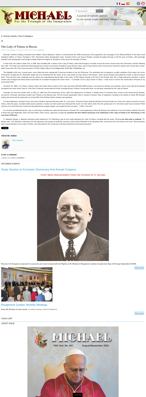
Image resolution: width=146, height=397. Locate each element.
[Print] (2, 41)
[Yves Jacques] (6, 144)
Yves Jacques (11, 50)
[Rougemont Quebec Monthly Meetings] (26, 284)
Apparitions (41, 50)
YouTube (143, 3)
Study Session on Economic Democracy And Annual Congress (38, 169)
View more (139, 268)
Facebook (138, 3)
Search (99, 11)
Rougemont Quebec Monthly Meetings (24, 304)
